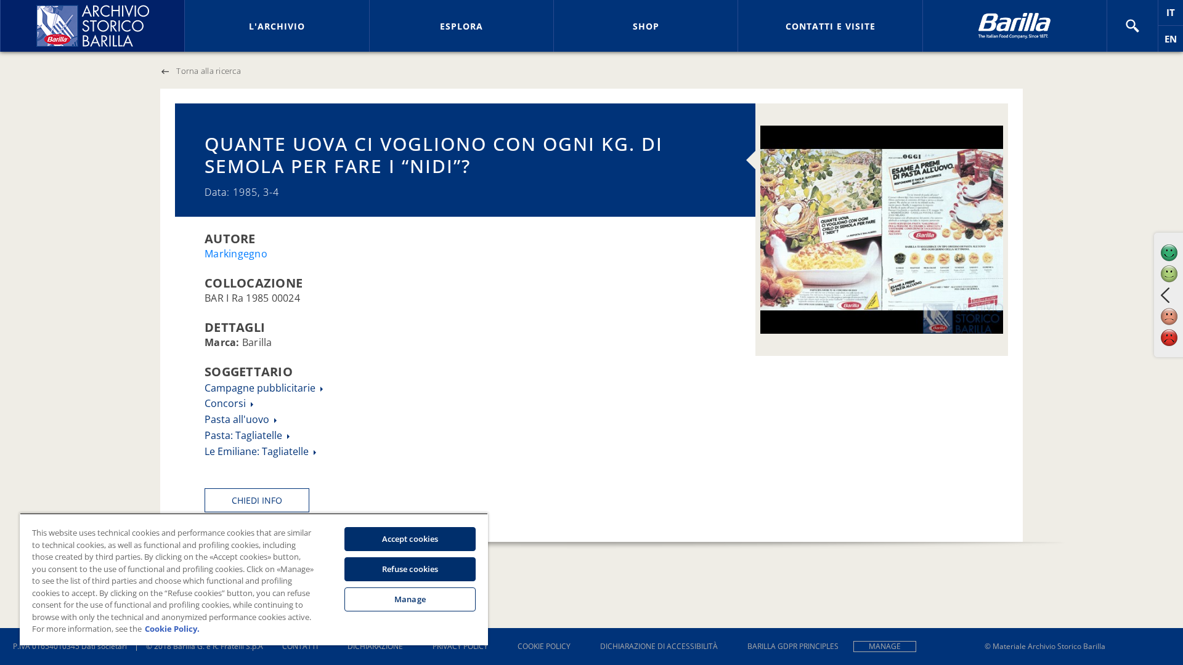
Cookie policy (544, 646)
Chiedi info (257, 500)
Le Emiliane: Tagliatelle (258, 451)
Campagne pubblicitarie (261, 388)
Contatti (300, 646)
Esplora (461, 26)
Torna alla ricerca (208, 70)
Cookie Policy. (172, 628)
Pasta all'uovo (238, 419)
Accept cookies (410, 538)
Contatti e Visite (831, 26)
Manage (885, 646)
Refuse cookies (410, 568)
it (1174, 15)
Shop (646, 26)
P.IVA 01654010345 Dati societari (70, 646)
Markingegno (236, 253)
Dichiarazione (375, 646)
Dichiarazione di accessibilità (659, 646)
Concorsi (226, 403)
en (1174, 42)
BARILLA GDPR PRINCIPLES (793, 646)
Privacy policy (460, 646)
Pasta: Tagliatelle (245, 435)
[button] (1132, 26)
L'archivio (277, 26)
